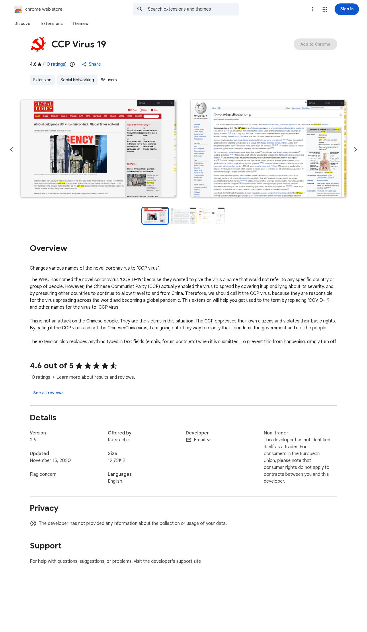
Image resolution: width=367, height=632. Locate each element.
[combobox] (193, 9)
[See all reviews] (48, 393)
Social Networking (77, 79)
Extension (42, 79)
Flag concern (43, 474)
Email (199, 440)
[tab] (23, 23)
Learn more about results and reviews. (95, 377)
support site (188, 561)
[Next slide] (355, 149)
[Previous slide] (11, 149)
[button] (325, 9)
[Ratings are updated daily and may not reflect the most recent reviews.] (72, 64)
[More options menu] (313, 9)
